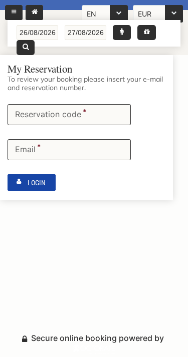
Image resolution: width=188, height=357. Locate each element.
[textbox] (37, 32)
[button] (122, 32)
